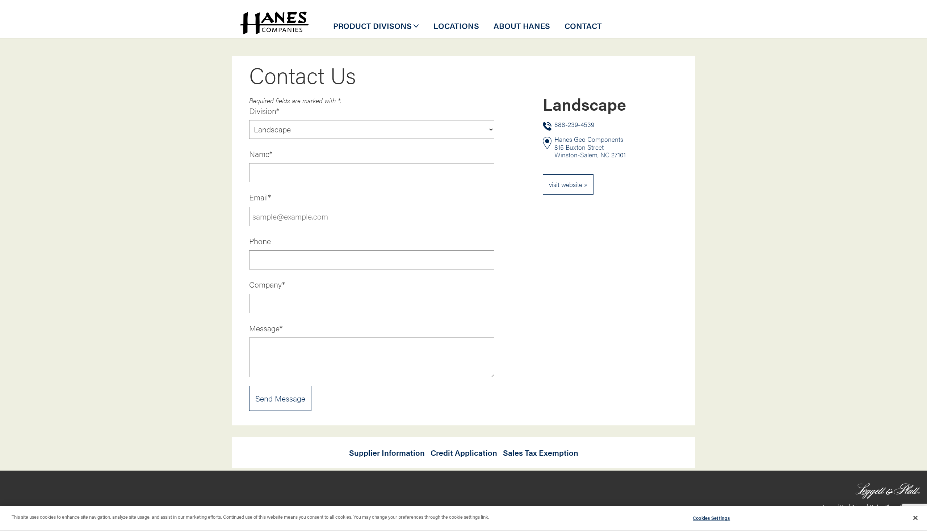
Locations (456, 25)
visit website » (568, 184)
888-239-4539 (574, 124)
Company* (267, 284)
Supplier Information (387, 452)
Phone (260, 241)
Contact (583, 25)
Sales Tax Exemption (540, 452)
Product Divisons (372, 25)
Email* (260, 197)
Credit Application (464, 452)
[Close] (915, 518)
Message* (265, 328)
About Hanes (522, 25)
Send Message (280, 398)
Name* (260, 154)
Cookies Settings (711, 517)
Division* (264, 110)
